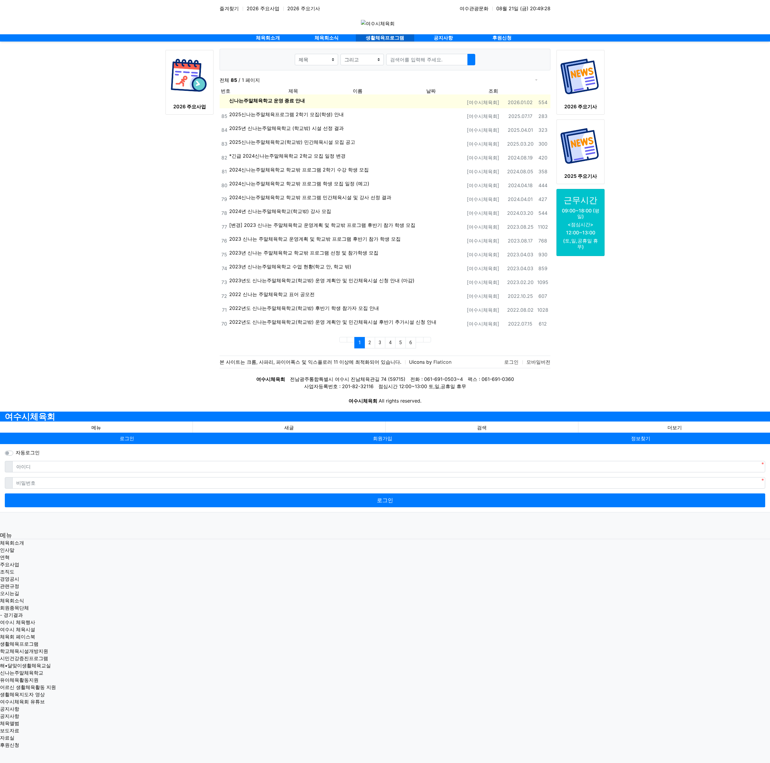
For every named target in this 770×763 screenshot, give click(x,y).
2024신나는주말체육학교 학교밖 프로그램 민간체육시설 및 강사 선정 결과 (310, 197)
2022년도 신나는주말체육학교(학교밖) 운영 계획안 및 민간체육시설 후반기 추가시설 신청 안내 (332, 322)
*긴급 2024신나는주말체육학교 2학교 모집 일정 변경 (287, 156)
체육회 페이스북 (17, 637)
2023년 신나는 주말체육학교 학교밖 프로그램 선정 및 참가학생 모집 (303, 253)
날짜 (431, 91)
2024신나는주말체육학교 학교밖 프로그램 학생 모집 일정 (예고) (299, 184)
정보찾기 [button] (640, 438)
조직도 (7, 572)
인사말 (7, 550)
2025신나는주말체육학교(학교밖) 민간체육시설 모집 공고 (292, 142)
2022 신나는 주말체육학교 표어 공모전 (272, 294)
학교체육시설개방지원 (24, 651)
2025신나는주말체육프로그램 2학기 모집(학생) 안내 (286, 114)
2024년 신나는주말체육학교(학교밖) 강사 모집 (280, 211)
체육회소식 (12, 601)
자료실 (7, 738)
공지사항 (9, 709)
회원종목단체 (14, 608)
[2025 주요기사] (580, 146)
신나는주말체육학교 (21, 673)
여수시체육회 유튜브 (22, 702)
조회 (493, 91)
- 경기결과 (11, 615)
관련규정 (9, 586)
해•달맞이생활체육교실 (25, 666)
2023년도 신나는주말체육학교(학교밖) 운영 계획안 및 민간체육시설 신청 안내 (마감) (321, 280)
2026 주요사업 (263, 8)
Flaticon (442, 362)
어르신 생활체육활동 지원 (28, 687)
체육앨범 (9, 723)
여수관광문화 (474, 8)
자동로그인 (28, 452)
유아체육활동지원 (19, 680)
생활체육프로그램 (19, 644)
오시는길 (9, 593)
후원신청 (9, 745)
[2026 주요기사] (580, 76)
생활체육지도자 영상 (22, 694)
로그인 (511, 362)
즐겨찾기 (229, 8)
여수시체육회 (30, 417)
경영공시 (9, 579)
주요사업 (9, 564)
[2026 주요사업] (189, 76)
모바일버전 (538, 362)
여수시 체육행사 (17, 622)
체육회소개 (12, 543)
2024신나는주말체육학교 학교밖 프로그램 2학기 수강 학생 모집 (299, 170)
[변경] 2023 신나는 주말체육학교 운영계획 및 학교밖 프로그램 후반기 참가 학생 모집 (322, 225)
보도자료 (9, 730)
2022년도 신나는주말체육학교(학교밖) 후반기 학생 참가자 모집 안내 (304, 308)
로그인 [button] (127, 438)
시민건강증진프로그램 (24, 658)
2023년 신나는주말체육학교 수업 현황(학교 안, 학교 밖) (290, 267)
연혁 (5, 557)
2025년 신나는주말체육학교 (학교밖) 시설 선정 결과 (286, 128)
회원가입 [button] (382, 438)
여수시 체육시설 (17, 629)
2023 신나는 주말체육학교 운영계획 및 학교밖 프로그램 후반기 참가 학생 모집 (315, 239)
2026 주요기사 (303, 8)
